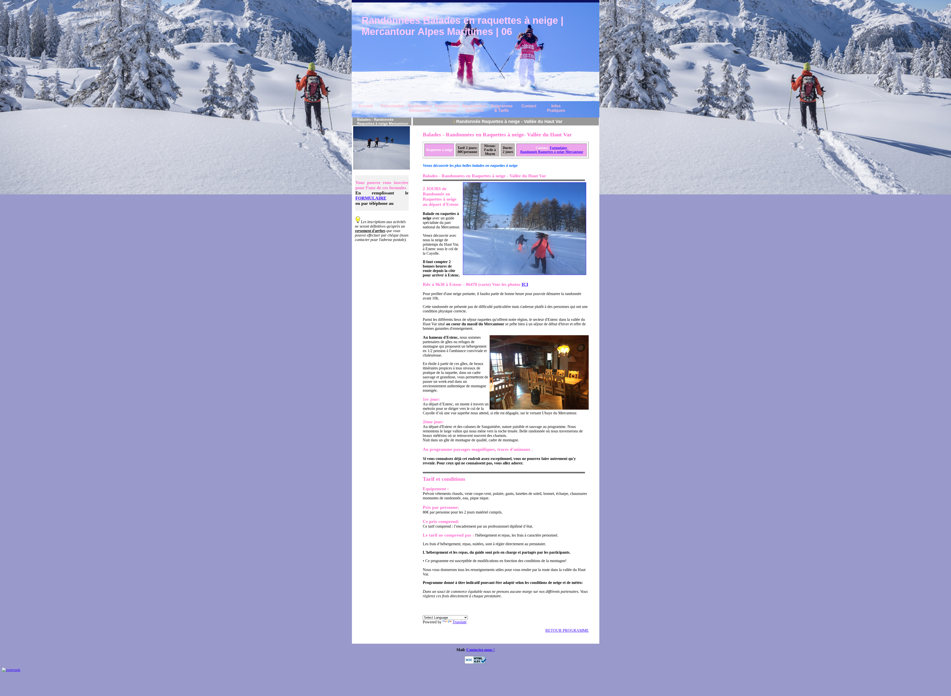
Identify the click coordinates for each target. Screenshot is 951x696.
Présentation (393, 106)
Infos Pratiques (556, 108)
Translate (459, 622)
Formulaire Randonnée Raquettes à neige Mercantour (551, 150)
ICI (525, 284)
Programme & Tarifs (502, 108)
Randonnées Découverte (420, 108)
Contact (528, 106)
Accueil (365, 106)
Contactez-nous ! (480, 650)
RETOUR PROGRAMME (567, 630)
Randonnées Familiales (447, 108)
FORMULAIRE (370, 198)
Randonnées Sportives (474, 108)
